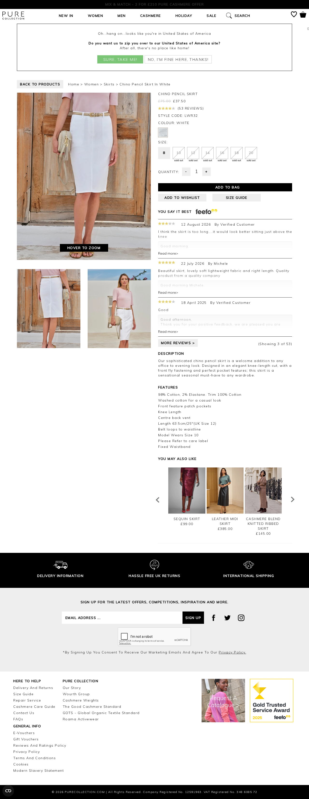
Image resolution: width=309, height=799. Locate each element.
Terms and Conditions (34, 758)
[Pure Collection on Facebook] (214, 618)
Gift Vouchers (26, 739)
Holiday (184, 16)
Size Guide (23, 694)
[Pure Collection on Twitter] (227, 618)
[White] (163, 132)
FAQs (18, 719)
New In (66, 16)
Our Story (72, 688)
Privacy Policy (26, 752)
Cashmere (150, 16)
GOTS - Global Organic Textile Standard (101, 713)
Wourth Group (76, 694)
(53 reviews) (190, 108)
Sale (211, 16)
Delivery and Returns (33, 688)
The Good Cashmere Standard (92, 706)
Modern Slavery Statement (38, 770)
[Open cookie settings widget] (8, 791)
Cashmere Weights (81, 700)
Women (95, 16)
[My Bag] (303, 15)
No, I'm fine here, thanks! (178, 59)
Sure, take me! (120, 59)
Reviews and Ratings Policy (39, 745)
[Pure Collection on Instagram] (241, 618)
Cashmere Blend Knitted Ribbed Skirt (263, 524)
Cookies (21, 764)
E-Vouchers (24, 733)
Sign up (193, 618)
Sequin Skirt (187, 519)
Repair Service (27, 700)
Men (122, 16)
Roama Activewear (81, 719)
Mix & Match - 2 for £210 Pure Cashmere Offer (154, 4)
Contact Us (23, 713)
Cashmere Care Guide (34, 706)
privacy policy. (232, 652)
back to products (40, 84)
